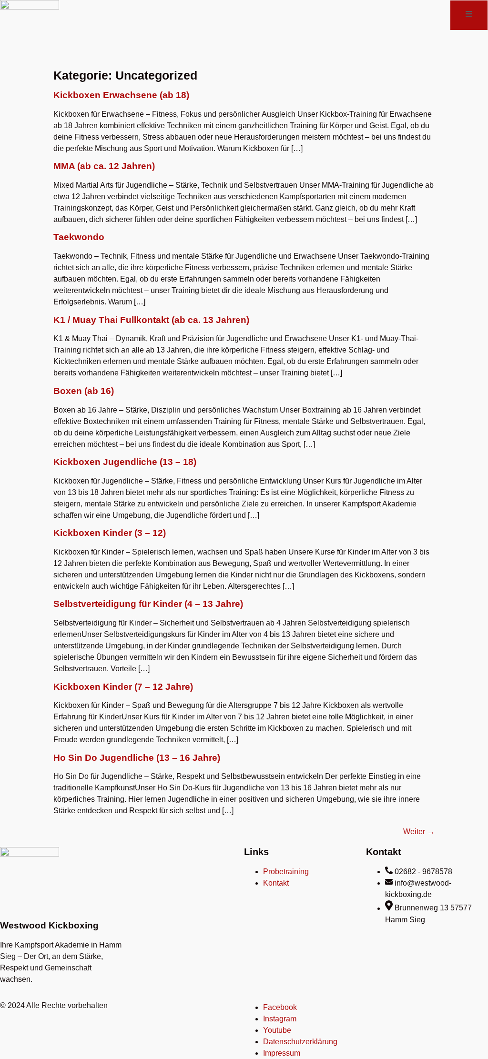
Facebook (280, 1007)
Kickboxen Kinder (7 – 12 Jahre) (123, 687)
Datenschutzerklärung (300, 1042)
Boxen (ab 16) (83, 391)
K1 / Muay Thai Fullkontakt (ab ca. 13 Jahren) (151, 320)
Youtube (277, 1030)
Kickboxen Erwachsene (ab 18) (121, 95)
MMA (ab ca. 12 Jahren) (104, 166)
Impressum (281, 1053)
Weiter (419, 831)
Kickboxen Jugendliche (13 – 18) (124, 462)
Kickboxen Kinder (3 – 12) (109, 533)
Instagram (279, 1019)
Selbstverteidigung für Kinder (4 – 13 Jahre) (148, 604)
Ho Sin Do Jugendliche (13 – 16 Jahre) (136, 758)
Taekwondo (78, 237)
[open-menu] (469, 15)
